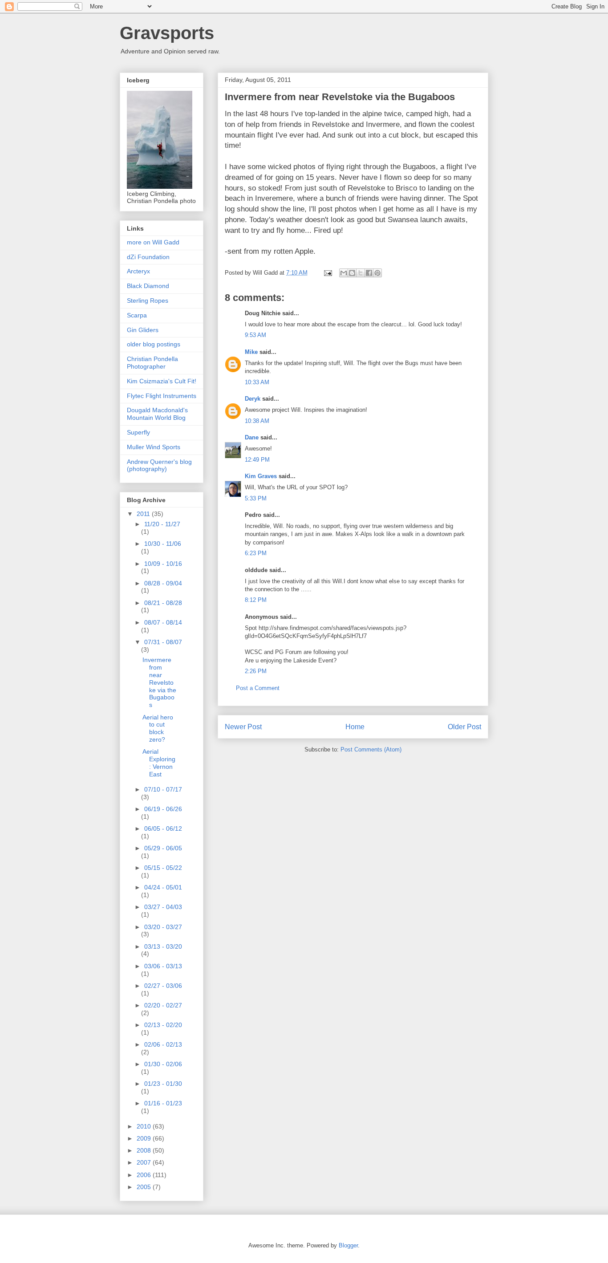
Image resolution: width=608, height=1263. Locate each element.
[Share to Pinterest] (377, 272)
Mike (251, 352)
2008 (145, 1150)
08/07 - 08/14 (163, 622)
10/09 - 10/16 (163, 563)
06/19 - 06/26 (163, 808)
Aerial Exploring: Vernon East (158, 762)
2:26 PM (256, 671)
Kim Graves (261, 476)
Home (355, 727)
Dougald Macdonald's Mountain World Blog (157, 413)
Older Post (464, 727)
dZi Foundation (148, 256)
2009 (145, 1138)
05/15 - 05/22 (163, 867)
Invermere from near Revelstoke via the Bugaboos (159, 682)
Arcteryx (138, 271)
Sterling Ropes (147, 300)
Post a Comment (258, 688)
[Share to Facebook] (369, 272)
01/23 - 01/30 (163, 1083)
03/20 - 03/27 (163, 926)
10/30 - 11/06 (162, 543)
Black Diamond (148, 285)
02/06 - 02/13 (163, 1044)
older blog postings (153, 344)
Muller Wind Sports (153, 447)
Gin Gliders (142, 329)
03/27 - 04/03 (163, 906)
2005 (145, 1186)
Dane (252, 437)
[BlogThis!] (352, 272)
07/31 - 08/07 (163, 642)
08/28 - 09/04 (163, 583)
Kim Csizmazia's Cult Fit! (161, 381)
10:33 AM (257, 382)
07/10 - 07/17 (163, 789)
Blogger (348, 1245)
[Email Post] (327, 272)
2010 (145, 1126)
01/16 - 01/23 (163, 1103)
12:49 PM (257, 459)
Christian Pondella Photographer (152, 362)
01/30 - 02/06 (163, 1064)
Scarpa (137, 315)
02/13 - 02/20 (163, 1024)
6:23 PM (256, 553)
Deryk (252, 398)
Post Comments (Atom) (370, 749)
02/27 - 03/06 (163, 985)
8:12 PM (256, 600)
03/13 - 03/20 (163, 946)
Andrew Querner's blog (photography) (159, 465)
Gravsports (167, 33)
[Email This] (343, 272)
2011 (144, 513)
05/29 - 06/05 (163, 848)
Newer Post (243, 727)
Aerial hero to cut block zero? (157, 728)
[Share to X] (360, 272)
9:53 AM (255, 335)
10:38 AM (257, 421)
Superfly (138, 432)
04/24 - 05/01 (163, 887)
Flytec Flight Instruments (161, 395)
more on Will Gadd (153, 242)
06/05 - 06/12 (163, 828)
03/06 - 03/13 (163, 966)
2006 (145, 1174)
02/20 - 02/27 (163, 1005)
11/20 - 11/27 (162, 524)
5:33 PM (256, 498)
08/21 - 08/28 (163, 602)
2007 (145, 1162)
